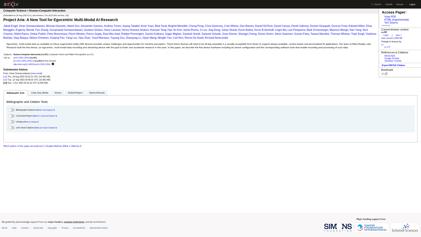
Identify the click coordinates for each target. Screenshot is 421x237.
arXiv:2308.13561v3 (25, 61)
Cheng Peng (196, 26)
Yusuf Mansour (100, 37)
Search (377, 4)
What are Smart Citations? (45, 128)
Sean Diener (229, 33)
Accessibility (79, 227)
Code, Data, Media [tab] (39, 93)
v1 (30, 15)
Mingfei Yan (165, 37)
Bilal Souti (161, 26)
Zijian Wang (149, 37)
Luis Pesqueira (296, 29)
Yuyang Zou (117, 37)
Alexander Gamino (92, 26)
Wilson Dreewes (39, 37)
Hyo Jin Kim (175, 29)
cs (382, 44)
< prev (386, 35)
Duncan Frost (339, 26)
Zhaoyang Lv (133, 37)
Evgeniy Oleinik (25, 29)
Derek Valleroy (300, 26)
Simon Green (265, 33)
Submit (388, 4)
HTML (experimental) (396, 19)
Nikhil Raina (21, 33)
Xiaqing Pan (57, 37)
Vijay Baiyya (20, 37)
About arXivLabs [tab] (97, 93)
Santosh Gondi (191, 33)
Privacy (65, 227)
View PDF (390, 16)
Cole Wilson (231, 26)
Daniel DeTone (264, 26)
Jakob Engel (10, 26)
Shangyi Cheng (247, 33)
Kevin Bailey (245, 29)
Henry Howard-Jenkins (135, 29)
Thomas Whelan (340, 33)
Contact (25, 227)
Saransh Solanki (211, 33)
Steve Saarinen (284, 33)
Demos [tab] (58, 93)
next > (399, 35)
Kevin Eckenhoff (263, 29)
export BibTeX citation (393, 65)
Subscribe (38, 227)
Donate (399, 4)
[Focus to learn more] (52, 64)
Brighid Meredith (177, 26)
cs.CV (387, 47)
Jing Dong (214, 29)
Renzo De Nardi (194, 37)
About (4, 227)
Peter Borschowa (57, 33)
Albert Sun (73, 26)
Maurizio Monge (339, 29)
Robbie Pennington (132, 33)
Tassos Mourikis (319, 33)
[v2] (5, 80)
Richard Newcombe (216, 37)
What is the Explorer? (45, 110)
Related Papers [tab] (75, 93)
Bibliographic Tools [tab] (16, 93)
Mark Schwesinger (317, 29)
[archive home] (11, 4)
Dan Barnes (247, 26)
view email (36, 73)
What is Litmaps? (31, 122)
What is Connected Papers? (45, 116)
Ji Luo (203, 29)
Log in (412, 4)
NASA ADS (389, 56)
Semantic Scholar (392, 61)
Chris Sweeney (214, 26)
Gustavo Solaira (93, 29)
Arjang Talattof (131, 26)
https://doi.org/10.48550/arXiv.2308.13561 (32, 64)
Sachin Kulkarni (154, 33)
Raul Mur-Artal (111, 33)
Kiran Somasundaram (32, 26)
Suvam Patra (301, 33)
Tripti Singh (357, 33)
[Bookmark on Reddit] (385, 74)
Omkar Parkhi (38, 33)
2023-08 (398, 38)
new (383, 38)
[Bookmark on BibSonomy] (382, 74)
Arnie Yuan (147, 26)
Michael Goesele (56, 26)
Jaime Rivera (190, 29)
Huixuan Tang (158, 29)
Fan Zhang (41, 29)
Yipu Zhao (84, 37)
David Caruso (282, 26)
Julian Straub (229, 29)
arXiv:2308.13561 (21, 58)
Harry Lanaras (112, 29)
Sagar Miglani (173, 33)
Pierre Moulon (77, 33)
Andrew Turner (112, 26)
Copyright (52, 227)
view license (386, 25)
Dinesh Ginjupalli (320, 26)
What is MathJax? (72, 146)
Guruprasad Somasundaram (66, 29)
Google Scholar (391, 58)
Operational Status (99, 227)
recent (390, 38)
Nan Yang (355, 29)
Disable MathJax (54, 146)
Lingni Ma (280, 29)
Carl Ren (178, 37)
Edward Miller (357, 26)
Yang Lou (71, 37)
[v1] (5, 76)
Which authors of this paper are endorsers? (23, 146)
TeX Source (391, 22)
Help (14, 227)
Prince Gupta (94, 33)
